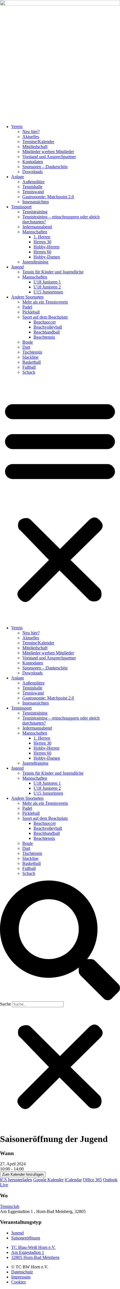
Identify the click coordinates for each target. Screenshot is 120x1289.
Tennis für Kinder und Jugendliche (52, 272)
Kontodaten (32, 161)
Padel (27, 307)
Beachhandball (46, 332)
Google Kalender (48, 1179)
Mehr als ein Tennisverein (45, 302)
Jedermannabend (37, 226)
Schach (28, 372)
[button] (60, 500)
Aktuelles (30, 136)
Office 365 (92, 1179)
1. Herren (41, 236)
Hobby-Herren (46, 246)
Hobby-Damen (46, 257)
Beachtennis (44, 337)
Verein (17, 126)
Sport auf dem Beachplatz (45, 317)
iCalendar (73, 1179)
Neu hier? (31, 131)
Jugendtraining (35, 262)
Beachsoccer (44, 322)
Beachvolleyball (47, 327)
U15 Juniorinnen (48, 292)
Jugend (17, 267)
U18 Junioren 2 (47, 287)
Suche (5, 1004)
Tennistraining (34, 211)
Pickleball (31, 312)
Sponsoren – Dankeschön (45, 166)
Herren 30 (42, 241)
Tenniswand (33, 191)
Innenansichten (35, 201)
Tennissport (21, 206)
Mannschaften (34, 231)
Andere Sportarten (27, 297)
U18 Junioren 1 (47, 282)
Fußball (29, 367)
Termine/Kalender (38, 141)
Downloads (32, 171)
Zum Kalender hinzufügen (23, 1174)
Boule (27, 342)
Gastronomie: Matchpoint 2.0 (48, 196)
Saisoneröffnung (25, 1238)
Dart (26, 347)
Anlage (17, 176)
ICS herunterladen (16, 1179)
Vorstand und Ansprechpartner (49, 156)
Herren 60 (42, 252)
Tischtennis (32, 352)
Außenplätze (33, 181)
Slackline (30, 357)
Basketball (31, 362)
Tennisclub (9, 1206)
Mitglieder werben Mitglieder (48, 151)
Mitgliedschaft (34, 146)
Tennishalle (32, 186)
